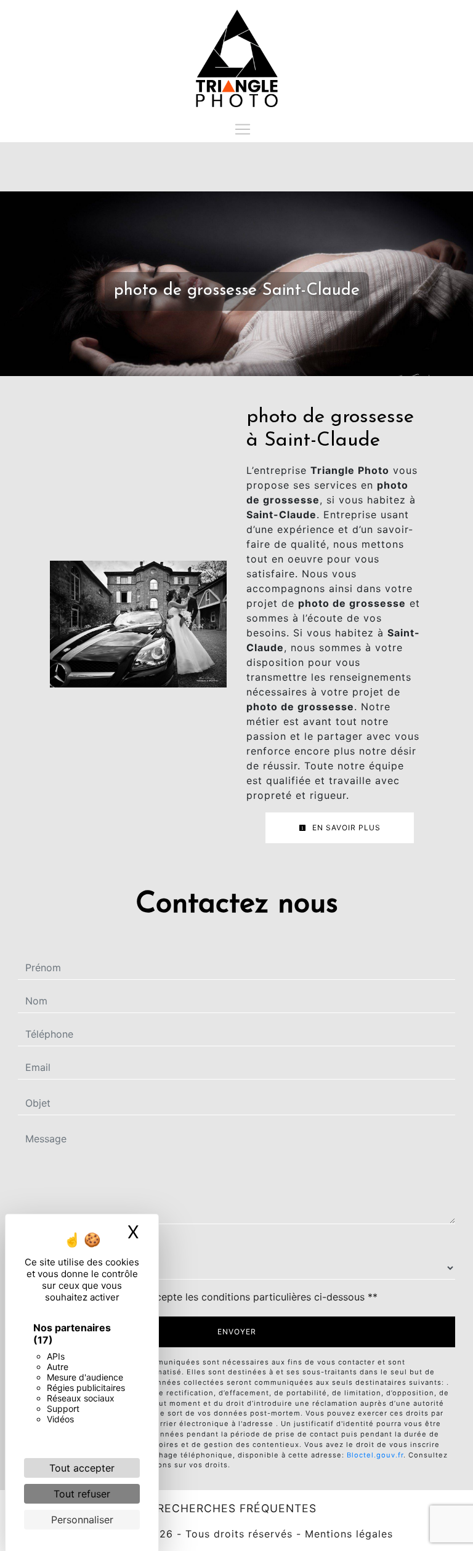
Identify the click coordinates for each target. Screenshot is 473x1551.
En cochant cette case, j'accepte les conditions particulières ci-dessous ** (204, 1297)
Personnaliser (82, 1519)
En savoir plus (345, 827)
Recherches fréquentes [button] (237, 1508)
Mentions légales (347, 1534)
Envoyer (236, 1331)
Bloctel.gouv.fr (375, 1455)
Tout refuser (82, 1494)
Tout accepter (82, 1468)
